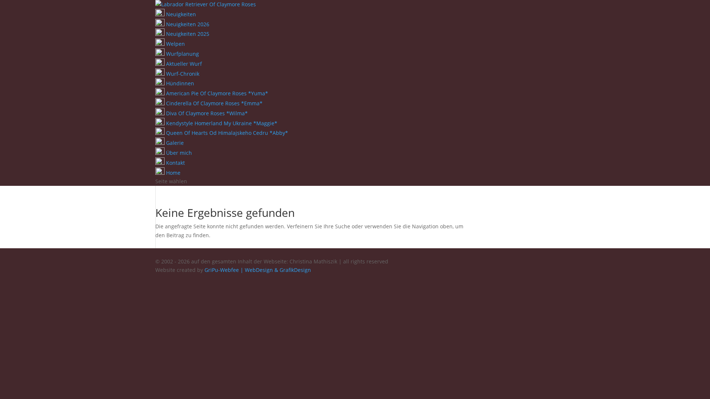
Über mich (178, 152)
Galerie (174, 142)
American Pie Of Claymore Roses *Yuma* (216, 93)
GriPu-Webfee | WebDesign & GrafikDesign (257, 269)
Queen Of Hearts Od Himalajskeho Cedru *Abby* (226, 132)
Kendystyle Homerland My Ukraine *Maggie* (221, 123)
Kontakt (175, 162)
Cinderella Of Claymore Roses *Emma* (214, 103)
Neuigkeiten (180, 14)
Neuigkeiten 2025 (187, 33)
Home (172, 172)
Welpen (175, 43)
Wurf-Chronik (182, 73)
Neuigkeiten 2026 (187, 24)
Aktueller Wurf (183, 63)
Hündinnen (179, 83)
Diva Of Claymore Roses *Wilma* (206, 113)
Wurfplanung (182, 53)
